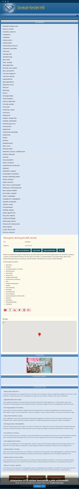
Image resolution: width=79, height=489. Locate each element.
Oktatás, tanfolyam (8, 179)
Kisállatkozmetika (8, 143)
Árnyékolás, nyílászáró (9, 32)
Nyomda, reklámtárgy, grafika (11, 176)
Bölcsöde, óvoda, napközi (10, 68)
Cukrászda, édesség (8, 76)
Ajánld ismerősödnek (22, 250)
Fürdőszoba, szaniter (9, 110)
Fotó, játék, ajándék (8, 104)
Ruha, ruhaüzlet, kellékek (10, 190)
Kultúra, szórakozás (8, 162)
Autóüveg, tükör (7, 54)
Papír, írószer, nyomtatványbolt (11, 185)
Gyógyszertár (6, 115)
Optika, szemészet (8, 182)
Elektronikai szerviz (8, 85)
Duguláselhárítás (7, 79)
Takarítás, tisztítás (8, 204)
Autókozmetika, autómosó (10, 46)
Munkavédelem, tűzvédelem (11, 174)
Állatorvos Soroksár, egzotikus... (13, 465)
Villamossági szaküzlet (9, 221)
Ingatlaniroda (6, 129)
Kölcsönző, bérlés (8, 149)
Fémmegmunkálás (8, 96)
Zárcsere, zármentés (9, 232)
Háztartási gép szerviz (9, 123)
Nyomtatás (36, 250)
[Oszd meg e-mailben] (5, 310)
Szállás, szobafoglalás (9, 196)
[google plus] (8, 1)
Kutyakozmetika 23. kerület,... (12, 449)
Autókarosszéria (7, 40)
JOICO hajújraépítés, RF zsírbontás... (14, 407)
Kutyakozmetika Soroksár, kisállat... (14, 457)
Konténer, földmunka (9, 154)
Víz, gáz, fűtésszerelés (9, 229)
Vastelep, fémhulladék (9, 218)
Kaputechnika (6, 135)
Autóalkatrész (7, 34)
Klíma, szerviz (6, 146)
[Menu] (76, 15)
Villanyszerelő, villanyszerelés (11, 224)
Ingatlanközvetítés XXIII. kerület (12, 399)
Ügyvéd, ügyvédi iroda (9, 213)
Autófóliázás (6, 37)
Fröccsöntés (6, 107)
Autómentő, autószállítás (10, 48)
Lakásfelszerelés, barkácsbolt (11, 165)
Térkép (61, 250)
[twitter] (5, 1)
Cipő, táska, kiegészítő (9, 73)
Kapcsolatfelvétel (49, 250)
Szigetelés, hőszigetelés (9, 201)
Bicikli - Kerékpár (7, 62)
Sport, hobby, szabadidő (9, 193)
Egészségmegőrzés (8, 82)
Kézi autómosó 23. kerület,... (12, 433)
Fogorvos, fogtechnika (9, 101)
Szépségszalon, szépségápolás (11, 199)
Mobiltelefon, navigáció (9, 171)
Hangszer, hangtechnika (10, 118)
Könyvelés (5, 157)
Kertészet (5, 140)
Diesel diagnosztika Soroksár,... (12, 441)
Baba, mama (6, 59)
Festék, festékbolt (8, 98)
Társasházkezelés (8, 207)
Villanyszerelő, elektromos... (12, 391)
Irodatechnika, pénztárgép (10, 132)
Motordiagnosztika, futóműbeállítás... (14, 424)
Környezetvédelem (8, 160)
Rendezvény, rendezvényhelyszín (12, 188)
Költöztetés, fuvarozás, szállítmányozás (14, 151)
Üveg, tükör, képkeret (9, 215)
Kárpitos (5, 137)
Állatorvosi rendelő (8, 29)
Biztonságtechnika (8, 65)
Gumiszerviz (6, 112)
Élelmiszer (6, 87)
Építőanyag (6, 90)
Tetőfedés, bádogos (8, 210)
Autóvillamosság (7, 57)
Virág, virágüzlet (7, 227)
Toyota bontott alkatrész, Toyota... (13, 416)
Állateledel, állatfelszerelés (10, 26)
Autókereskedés (7, 43)
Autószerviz (6, 51)
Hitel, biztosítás (7, 126)
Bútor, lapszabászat (8, 71)
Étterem (5, 93)
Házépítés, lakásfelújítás (10, 121)
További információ (57, 483)
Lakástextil (6, 168)
